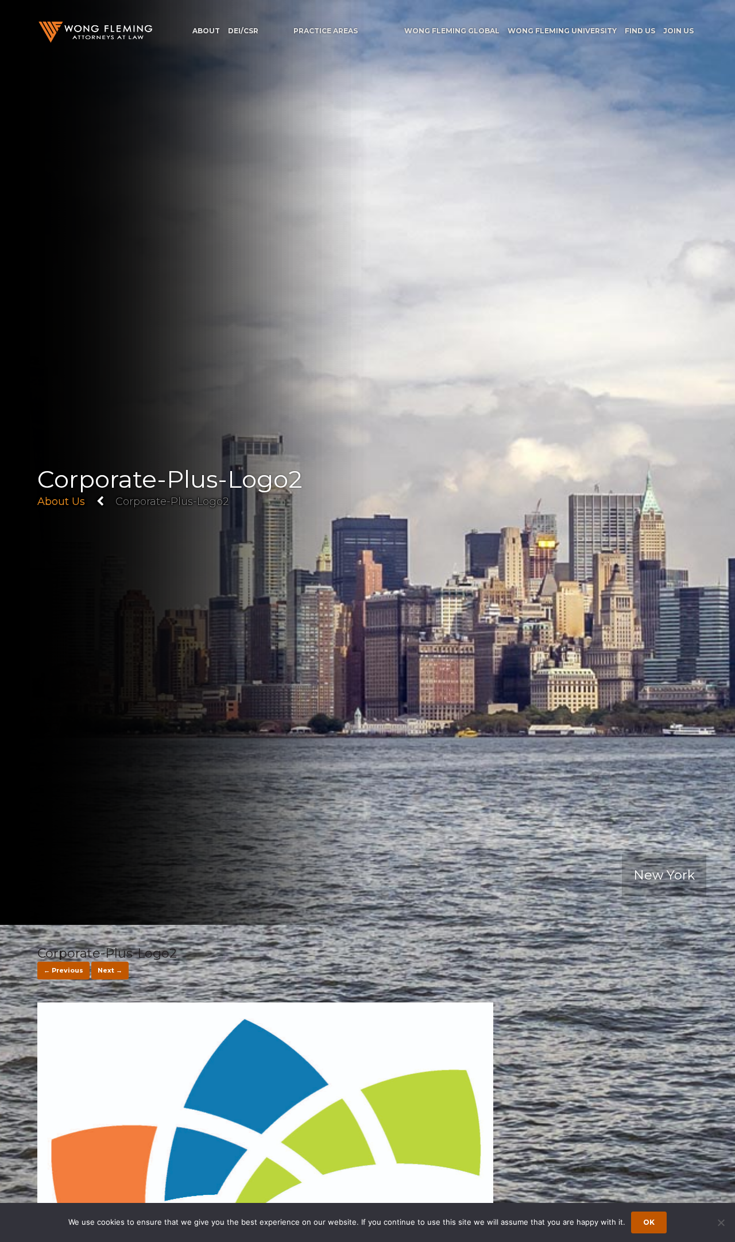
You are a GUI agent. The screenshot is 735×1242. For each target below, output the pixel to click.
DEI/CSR (243, 30)
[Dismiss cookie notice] (720, 1222)
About (206, 30)
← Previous (63, 970)
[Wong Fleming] (94, 32)
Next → (110, 970)
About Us (61, 501)
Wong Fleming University (562, 30)
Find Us (640, 30)
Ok (649, 1222)
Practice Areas (325, 30)
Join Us (678, 30)
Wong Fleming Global (452, 30)
